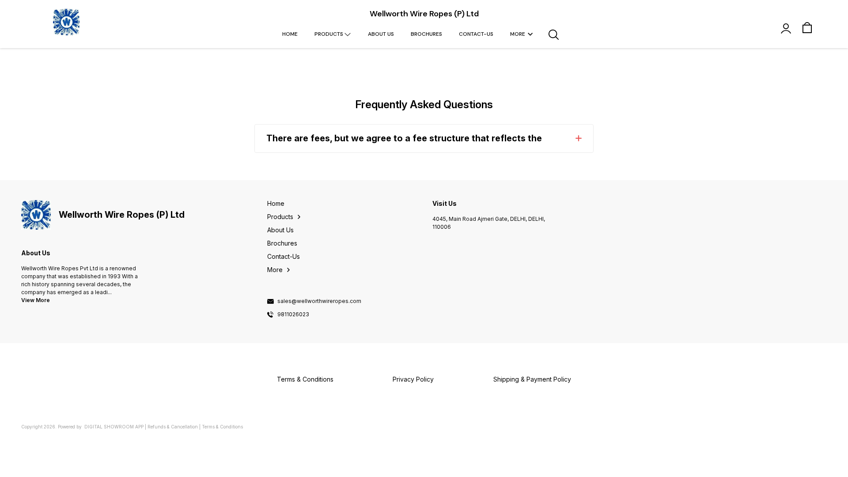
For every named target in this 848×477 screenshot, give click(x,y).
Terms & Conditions (222, 426)
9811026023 (293, 314)
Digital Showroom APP (114, 426)
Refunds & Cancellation (173, 426)
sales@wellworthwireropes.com (319, 301)
